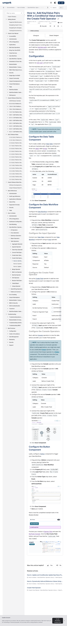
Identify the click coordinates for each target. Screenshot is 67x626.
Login (61, 2)
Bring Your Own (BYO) (14, 50)
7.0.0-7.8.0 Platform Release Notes (16, 112)
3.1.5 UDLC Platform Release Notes (16, 151)
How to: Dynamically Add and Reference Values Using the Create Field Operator (18, 263)
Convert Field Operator (17, 252)
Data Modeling (13, 224)
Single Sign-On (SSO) (14, 75)
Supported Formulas (14, 204)
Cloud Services (13, 53)
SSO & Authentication (14, 305)
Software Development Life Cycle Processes (16, 185)
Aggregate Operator (17, 244)
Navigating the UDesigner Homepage (16, 27)
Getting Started (12, 19)
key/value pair (42, 47)
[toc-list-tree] (50, 26)
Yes (51, 565)
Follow (43, 26)
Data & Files (12, 202)
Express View (48, 531)
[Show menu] (51, 2)
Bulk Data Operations (14, 47)
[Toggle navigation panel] (24, 15)
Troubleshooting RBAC (15, 325)
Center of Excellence (14, 334)
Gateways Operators (16, 235)
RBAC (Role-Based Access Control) (16, 70)
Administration (13, 39)
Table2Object (15, 283)
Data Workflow (13, 56)
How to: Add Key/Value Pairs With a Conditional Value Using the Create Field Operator (18, 261)
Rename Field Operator (17, 280)
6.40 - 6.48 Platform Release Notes (16, 126)
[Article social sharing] (54, 26)
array (45, 148)
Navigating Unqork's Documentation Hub (16, 25)
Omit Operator (15, 277)
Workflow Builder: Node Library (16, 92)
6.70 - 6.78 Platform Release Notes (16, 117)
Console (40, 335)
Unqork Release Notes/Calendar (15, 98)
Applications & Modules (15, 199)
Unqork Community (14, 78)
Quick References (12, 190)
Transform (12, 308)
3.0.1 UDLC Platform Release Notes (16, 179)
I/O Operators (14, 230)
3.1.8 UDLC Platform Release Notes (16, 143)
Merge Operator (16, 269)
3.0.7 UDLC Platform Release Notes (16, 165)
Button (43, 454)
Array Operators (15, 232)
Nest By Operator (16, 275)
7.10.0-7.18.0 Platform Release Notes (16, 109)
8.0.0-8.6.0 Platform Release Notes (15, 103)
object (37, 148)
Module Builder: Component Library (16, 67)
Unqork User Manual (13, 33)
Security (11, 72)
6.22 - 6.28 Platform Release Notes (16, 131)
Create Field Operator (17, 258)
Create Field (39, 278)
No (60, 565)
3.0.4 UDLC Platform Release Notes (16, 171)
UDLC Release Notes (13, 134)
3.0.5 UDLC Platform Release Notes (16, 168)
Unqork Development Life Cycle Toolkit (16, 81)
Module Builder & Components (16, 320)
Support (11, 345)
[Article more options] (61, 26)
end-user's (40, 63)
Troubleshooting (12, 314)
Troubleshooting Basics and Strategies (16, 317)
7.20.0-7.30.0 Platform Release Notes (16, 106)
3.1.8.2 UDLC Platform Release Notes (16, 137)
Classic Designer (54, 35)
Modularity (12, 339)
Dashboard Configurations (16, 221)
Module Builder (13, 64)
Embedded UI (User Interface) (16, 61)
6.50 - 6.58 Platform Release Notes (16, 123)
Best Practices (11, 328)
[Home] (7, 3)
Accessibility (12, 36)
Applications (12, 44)
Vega (10, 86)
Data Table (41, 237)
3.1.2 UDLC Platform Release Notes (16, 159)
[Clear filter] (21, 13)
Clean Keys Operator (17, 249)
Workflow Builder (13, 89)
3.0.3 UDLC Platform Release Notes (16, 173)
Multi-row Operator (17, 272)
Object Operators (15, 238)
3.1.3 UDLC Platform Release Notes (16, 157)
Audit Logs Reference (14, 196)
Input (49, 239)
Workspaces (12, 95)
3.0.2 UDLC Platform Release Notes (16, 176)
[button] (57, 7)
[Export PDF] (58, 26)
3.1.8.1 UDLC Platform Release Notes (16, 140)
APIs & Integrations (14, 41)
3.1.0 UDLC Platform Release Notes (16, 162)
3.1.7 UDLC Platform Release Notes (16, 145)
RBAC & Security (13, 303)
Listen (60, 22)
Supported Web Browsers (15, 22)
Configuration (12, 331)
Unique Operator (16, 286)
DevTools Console (34, 534)
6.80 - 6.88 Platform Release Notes (16, 114)
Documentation (11, 7)
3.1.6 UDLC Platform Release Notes (16, 148)
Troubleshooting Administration (16, 322)
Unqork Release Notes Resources (15, 182)
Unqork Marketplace (14, 84)
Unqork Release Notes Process (16, 188)
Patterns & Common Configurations (17, 291)
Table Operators (15, 241)
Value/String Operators (16, 289)
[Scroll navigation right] (47, 7)
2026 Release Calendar (15, 100)
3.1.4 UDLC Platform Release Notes (16, 154)
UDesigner (36, 35)
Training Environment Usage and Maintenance (16, 30)
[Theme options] (55, 2)
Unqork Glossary (12, 16)
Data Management (13, 336)
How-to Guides (21, 7)
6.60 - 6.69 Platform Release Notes (16, 120)
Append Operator (16, 246)
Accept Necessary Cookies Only (57, 620)
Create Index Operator (17, 255)
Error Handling (13, 294)
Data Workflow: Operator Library (36, 7)
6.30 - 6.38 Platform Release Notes (16, 129)
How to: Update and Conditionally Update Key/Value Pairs (18, 266)
